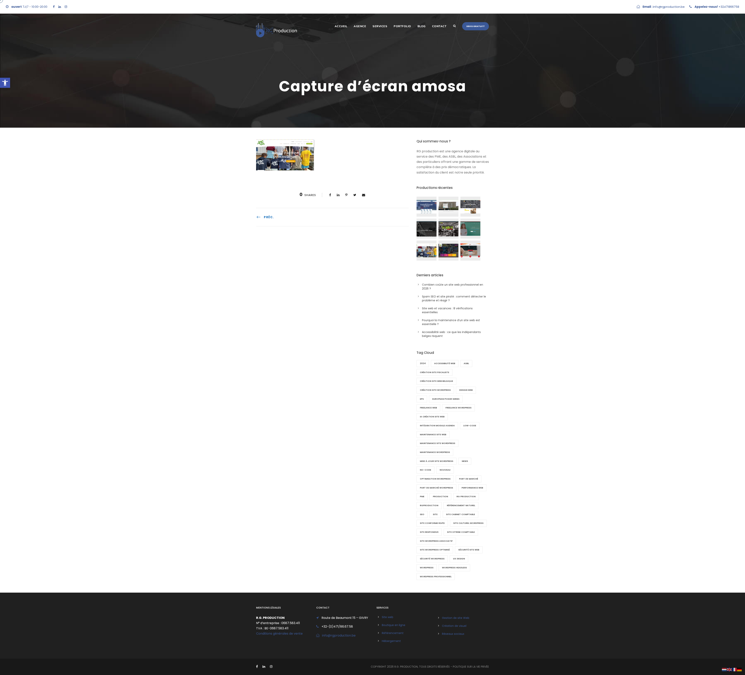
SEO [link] (422, 514)
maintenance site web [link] (433, 434)
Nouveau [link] (445, 469)
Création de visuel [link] (454, 626)
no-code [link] (425, 469)
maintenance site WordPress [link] (437, 443)
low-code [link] (469, 425)
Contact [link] (439, 26)
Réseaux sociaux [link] (453, 634)
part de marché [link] (468, 478)
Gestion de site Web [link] (455, 618)
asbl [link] (466, 363)
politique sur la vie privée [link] (471, 667)
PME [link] (422, 496)
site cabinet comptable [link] (460, 514)
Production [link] (440, 496)
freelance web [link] (428, 407)
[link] (5, 83)
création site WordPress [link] (435, 390)
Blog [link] (422, 26)
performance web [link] (472, 487)
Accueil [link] (341, 26)
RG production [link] (466, 496)
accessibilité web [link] (444, 363)
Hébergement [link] (391, 641)
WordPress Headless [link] (454, 567)
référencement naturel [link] (461, 505)
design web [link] (466, 390)
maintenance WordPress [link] (435, 452)
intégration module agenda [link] (437, 425)
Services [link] (379, 26)
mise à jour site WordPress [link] (436, 461)
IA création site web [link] (432, 416)
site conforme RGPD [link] (432, 523)
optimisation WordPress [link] (435, 478)
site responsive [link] (429, 532)
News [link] (465, 461)
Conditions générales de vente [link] (279, 633)
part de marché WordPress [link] (436, 487)
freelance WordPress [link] (458, 407)
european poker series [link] (445, 398)
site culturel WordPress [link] (468, 523)
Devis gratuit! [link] (475, 26)
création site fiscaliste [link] (434, 372)
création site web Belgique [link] (436, 381)
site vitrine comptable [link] (461, 532)
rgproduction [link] (429, 505)
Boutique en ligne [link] (393, 625)
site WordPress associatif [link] (436, 540)
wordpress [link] (426, 567)
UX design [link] (459, 558)
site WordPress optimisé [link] (435, 549)
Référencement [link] (393, 633)
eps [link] (422, 398)
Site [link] (435, 514)
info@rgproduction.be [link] (339, 635)
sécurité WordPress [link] (432, 558)
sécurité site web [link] (468, 549)
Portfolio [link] (402, 26)
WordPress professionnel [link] (435, 576)
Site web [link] (387, 617)
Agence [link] (360, 26)
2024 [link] (423, 363)
